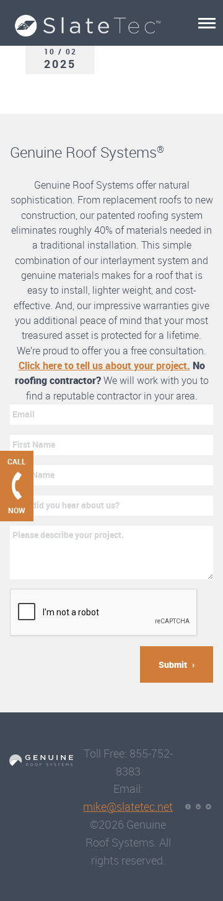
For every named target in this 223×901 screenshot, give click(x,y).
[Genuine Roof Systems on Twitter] (208, 806)
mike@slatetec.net (128, 806)
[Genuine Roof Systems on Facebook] (188, 806)
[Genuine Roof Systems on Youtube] (198, 806)
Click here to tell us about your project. (104, 365)
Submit (173, 664)
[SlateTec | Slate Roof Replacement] (95, 18)
